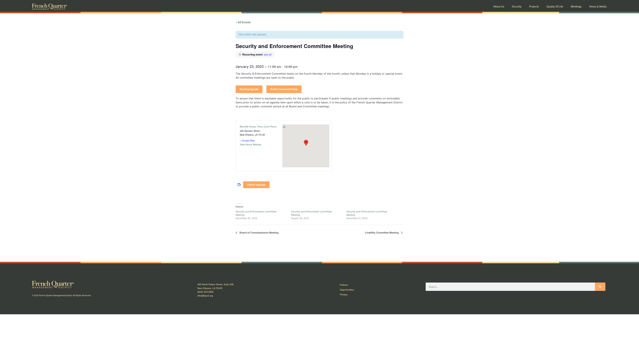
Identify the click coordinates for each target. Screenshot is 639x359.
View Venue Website (250, 144)
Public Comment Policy (284, 89)
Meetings (576, 6)
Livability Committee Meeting (382, 232)
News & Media (598, 6)
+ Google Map (247, 140)
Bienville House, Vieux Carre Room (258, 126)
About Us (498, 6)
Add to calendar (256, 184)
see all (268, 54)
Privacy (343, 294)
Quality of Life (554, 6)
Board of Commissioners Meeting (259, 232)
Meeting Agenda (249, 89)
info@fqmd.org (205, 295)
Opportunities (347, 289)
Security (517, 6)
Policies (344, 285)
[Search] (600, 287)
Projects (534, 6)
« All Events (243, 22)
